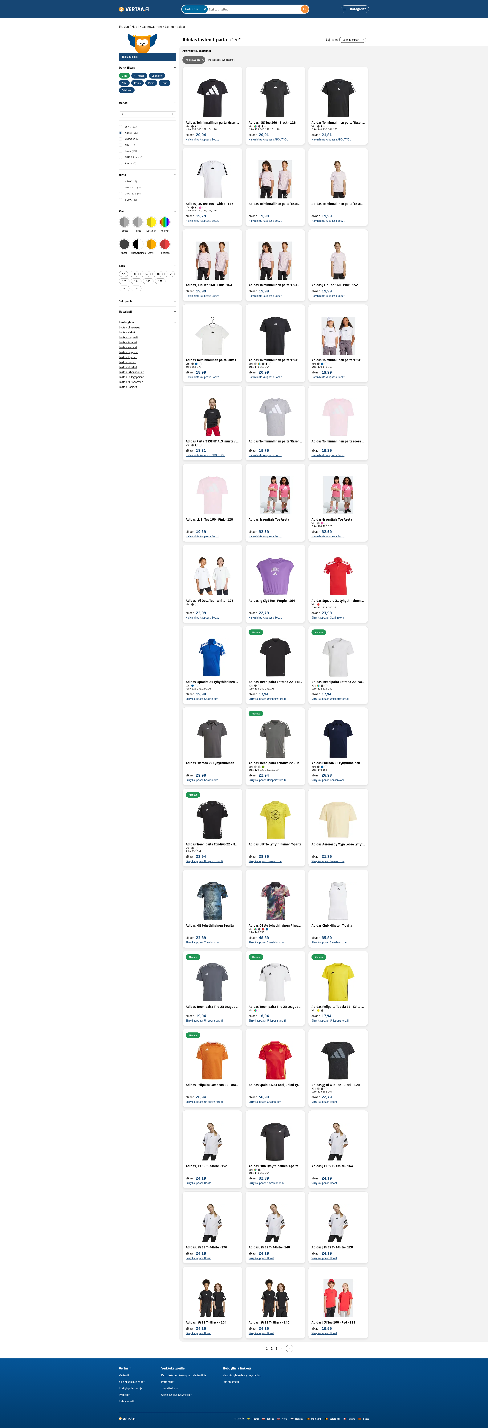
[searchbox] (147, 114)
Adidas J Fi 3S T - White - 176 (206, 1247)
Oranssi (151, 252)
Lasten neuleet (128, 347)
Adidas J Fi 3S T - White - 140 (269, 1247)
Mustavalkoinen (138, 252)
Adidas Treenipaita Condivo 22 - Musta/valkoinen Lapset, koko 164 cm (212, 844)
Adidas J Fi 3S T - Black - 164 (206, 1322)
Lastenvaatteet (152, 26)
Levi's (131, 126)
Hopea (138, 230)
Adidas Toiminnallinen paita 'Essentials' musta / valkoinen (212, 122)
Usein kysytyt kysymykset (176, 1394)
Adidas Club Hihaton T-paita (331, 925)
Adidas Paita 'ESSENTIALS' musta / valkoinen (212, 441)
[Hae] (305, 9)
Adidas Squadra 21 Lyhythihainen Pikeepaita (338, 601)
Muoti (135, 26)
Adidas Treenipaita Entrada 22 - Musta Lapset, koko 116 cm (275, 682)
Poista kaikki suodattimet (221, 59)
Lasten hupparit (128, 337)
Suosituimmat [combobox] (351, 39)
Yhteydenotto (127, 1401)
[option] (124, 76)
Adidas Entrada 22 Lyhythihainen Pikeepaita (212, 763)
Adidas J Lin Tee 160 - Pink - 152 (334, 285)
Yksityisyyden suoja (130, 1388)
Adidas (131, 132)
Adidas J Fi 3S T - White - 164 (332, 1166)
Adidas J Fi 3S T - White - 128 (332, 1247)
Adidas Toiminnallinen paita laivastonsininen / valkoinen (212, 360)
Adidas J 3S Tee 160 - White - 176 (209, 204)
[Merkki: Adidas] (202, 60)
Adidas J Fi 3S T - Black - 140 (269, 1322)
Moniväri (165, 230)
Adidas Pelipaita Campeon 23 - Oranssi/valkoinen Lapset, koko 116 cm (212, 1085)
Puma (131, 151)
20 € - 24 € (133, 187)
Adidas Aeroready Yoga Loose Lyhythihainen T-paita (338, 844)
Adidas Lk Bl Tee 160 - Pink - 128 (209, 519)
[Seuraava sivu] (289, 1348)
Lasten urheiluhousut (131, 372)
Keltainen (151, 230)
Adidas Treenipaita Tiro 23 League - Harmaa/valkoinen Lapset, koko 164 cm (212, 1007)
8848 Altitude (134, 157)
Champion (132, 138)
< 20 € (131, 181)
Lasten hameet (128, 387)
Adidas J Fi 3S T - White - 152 (206, 1166)
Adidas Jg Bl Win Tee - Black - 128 (335, 1085)
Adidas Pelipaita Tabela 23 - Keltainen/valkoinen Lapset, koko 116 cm (338, 1007)
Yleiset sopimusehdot (131, 1381)
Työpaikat (124, 1394)
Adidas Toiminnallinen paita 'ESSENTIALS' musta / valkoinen (275, 360)
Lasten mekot (127, 332)
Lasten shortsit (128, 367)
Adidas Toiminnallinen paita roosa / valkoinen (338, 441)
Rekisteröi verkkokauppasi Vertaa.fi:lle (183, 1375)
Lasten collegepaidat (131, 377)
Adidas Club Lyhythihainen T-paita (274, 1166)
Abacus (130, 163)
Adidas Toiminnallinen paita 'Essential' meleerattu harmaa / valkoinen (275, 441)
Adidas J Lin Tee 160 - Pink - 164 (209, 285)
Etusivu (124, 26)
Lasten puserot (128, 342)
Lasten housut (127, 362)
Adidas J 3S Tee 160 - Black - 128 (272, 122)
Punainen (165, 252)
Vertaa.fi (124, 1375)
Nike (130, 145)
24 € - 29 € (133, 193)
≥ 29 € (131, 199)
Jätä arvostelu (231, 1381)
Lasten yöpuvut (128, 357)
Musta (124, 252)
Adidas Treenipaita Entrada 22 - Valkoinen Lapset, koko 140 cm (338, 682)
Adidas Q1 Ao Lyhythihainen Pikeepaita (275, 925)
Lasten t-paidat (175, 26)
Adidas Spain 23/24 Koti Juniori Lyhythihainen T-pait (275, 1085)
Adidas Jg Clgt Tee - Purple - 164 (272, 601)
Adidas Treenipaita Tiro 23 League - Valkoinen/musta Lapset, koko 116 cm (275, 1007)
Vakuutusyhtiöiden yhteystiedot (242, 1375)
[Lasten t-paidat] (204, 9)
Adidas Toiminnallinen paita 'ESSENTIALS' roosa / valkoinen (275, 204)
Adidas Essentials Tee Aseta (269, 519)
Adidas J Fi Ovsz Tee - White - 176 (210, 601)
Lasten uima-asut (129, 327)
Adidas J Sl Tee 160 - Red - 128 (333, 1322)
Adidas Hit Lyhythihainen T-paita (210, 925)
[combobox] (245, 9)
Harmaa (124, 230)
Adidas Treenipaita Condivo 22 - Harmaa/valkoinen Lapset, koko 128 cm (275, 763)
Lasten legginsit (128, 352)
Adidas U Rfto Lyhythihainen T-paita (275, 844)
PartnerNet (167, 1381)
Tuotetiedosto (169, 1388)
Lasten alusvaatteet (131, 382)
